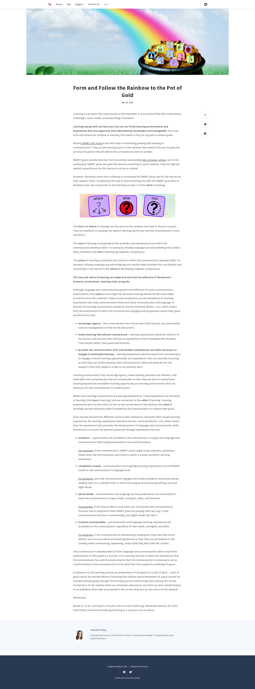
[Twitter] (205, 124)
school (162, 159)
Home (59, 4)
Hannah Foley (98, 630)
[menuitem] (49, 4)
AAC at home (149, 159)
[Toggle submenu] (106, 4)
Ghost (145, 666)
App (69, 4)
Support (79, 4)
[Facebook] (205, 133)
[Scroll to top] (205, 115)
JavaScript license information (127, 678)
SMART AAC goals (92, 143)
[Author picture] (79, 634)
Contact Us (94, 4)
